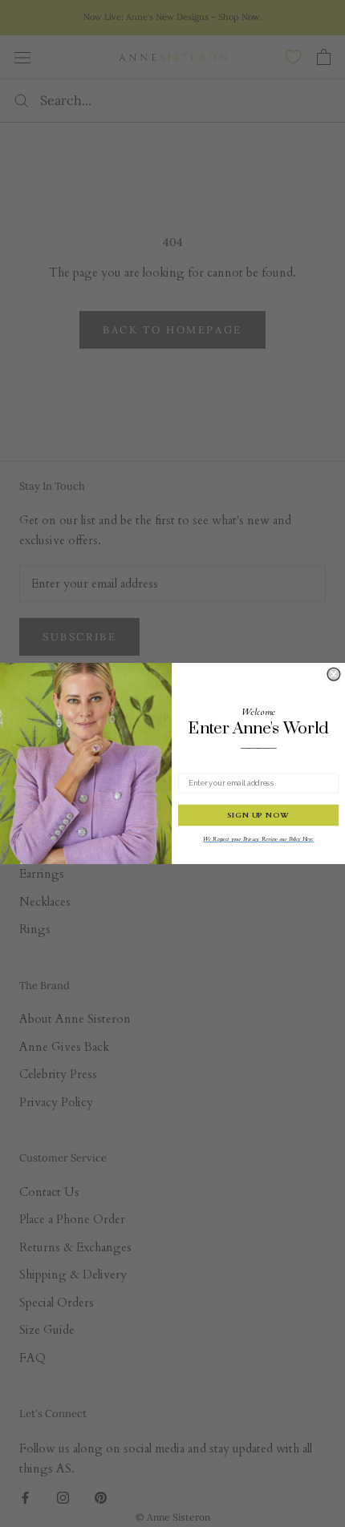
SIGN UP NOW (258, 815)
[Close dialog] (333, 674)
